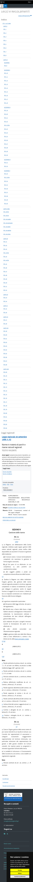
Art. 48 (5, 275)
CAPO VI (5, 317)
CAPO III (5, 239)
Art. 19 (6, 110)
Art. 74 (5, 391)
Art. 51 (5, 286)
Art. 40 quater (7, 219)
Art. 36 (6, 188)
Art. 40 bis (6, 212)
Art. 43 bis (6, 253)
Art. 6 (4, 48)
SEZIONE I (7, 63)
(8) (4, 641)
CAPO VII (5, 328)
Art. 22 (6, 121)
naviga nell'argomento (24, 16)
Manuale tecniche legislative (9, 786)
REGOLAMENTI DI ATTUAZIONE (13, 517)
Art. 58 (5, 323)
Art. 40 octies (6, 234)
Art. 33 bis (7, 177)
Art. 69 (5, 372)
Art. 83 (5, 424)
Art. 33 (6, 174)
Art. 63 (5, 346)
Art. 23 (6, 129)
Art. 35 (6, 185)
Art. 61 (5, 338)
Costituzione (5, 782)
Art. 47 (5, 271)
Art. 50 (5, 282)
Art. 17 (6, 99)
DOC (11, 484)
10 (2, 715)
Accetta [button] (20, 870)
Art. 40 (6, 203)
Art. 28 (6, 147)
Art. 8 (4, 55)
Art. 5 (4, 44)
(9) (2, 649)
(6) (2, 598)
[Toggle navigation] (31, 6)
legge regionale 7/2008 (22, 639)
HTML (4, 484)
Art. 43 (5, 249)
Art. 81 (5, 417)
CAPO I (5, 26)
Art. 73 (5, 387)
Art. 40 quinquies (8, 223)
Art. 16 (6, 95)
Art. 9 (5, 65)
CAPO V (5, 306)
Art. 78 (5, 405)
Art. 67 (5, 361)
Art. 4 (4, 40)
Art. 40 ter (6, 215)
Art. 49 (5, 279)
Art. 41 (5, 241)
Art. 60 (5, 335)
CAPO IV (5, 295)
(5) (2, 577)
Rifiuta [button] (19, 873)
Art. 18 (6, 103)
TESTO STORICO (7, 474)
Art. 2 (4, 33)
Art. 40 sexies (6, 227)
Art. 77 (5, 402)
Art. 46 (5, 268)
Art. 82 (5, 420)
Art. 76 (5, 398)
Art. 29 (6, 151)
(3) (15, 542)
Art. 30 (6, 155)
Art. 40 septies (7, 230)
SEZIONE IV (7, 159)
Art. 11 (6, 77)
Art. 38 (6, 196)
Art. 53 (5, 297)
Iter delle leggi (6, 779)
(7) (2, 641)
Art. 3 (4, 37)
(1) (16, 727)
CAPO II (5, 60)
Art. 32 (6, 166)
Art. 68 (5, 364)
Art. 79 (5, 409)
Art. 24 (6, 133)
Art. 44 (5, 256)
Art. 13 (6, 84)
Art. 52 (5, 290)
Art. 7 (4, 51)
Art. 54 (5, 301)
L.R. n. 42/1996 (7, 23)
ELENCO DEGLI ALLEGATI (16, 507)
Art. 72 (5, 383)
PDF (8, 484)
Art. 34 (6, 181)
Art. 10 (6, 73)
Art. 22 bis (7, 125)
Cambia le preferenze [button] (19, 876)
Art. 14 (6, 88)
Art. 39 (6, 200)
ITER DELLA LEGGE (9, 520)
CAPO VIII (6, 369)
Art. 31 (6, 162)
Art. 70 (5, 376)
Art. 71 (5, 379)
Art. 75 (5, 394)
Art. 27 (6, 144)
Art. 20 (6, 114)
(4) (17, 542)
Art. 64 (5, 350)
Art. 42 (5, 245)
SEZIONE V (7, 171)
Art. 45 (5, 264)
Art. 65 (5, 353)
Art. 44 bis (6, 260)
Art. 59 (5, 331)
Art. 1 (4, 29)
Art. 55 (5, 309)
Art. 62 (5, 342)
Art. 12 (6, 80)
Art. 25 (6, 136)
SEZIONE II (7, 70)
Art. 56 (5, 312)
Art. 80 (5, 413)
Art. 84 (5, 428)
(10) (3, 656)
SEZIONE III (7, 107)
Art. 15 (6, 92)
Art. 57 (5, 320)
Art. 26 (6, 140)
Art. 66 (5, 357)
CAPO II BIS (6, 209)
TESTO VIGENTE (7, 472)
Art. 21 (6, 118)
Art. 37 (6, 192)
